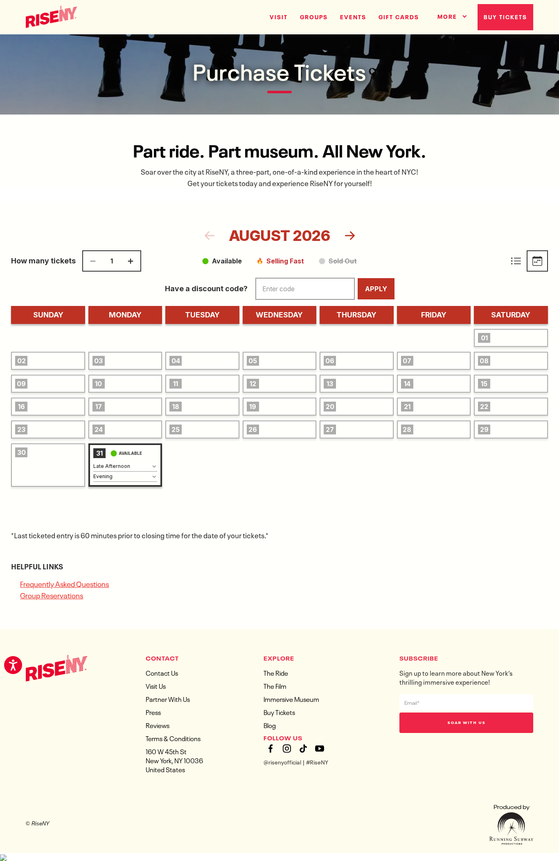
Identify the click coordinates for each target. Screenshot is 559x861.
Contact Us (162, 672)
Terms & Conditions (173, 737)
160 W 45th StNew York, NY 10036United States (174, 759)
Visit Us (156, 685)
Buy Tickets (505, 16)
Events (353, 16)
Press (153, 711)
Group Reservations (51, 594)
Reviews (157, 724)
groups (314, 16)
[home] (51, 16)
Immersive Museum (291, 698)
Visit (279, 16)
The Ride (276, 672)
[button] (449, 15)
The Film (275, 685)
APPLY (376, 289)
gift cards (399, 16)
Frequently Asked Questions (64, 583)
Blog (270, 724)
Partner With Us (168, 698)
